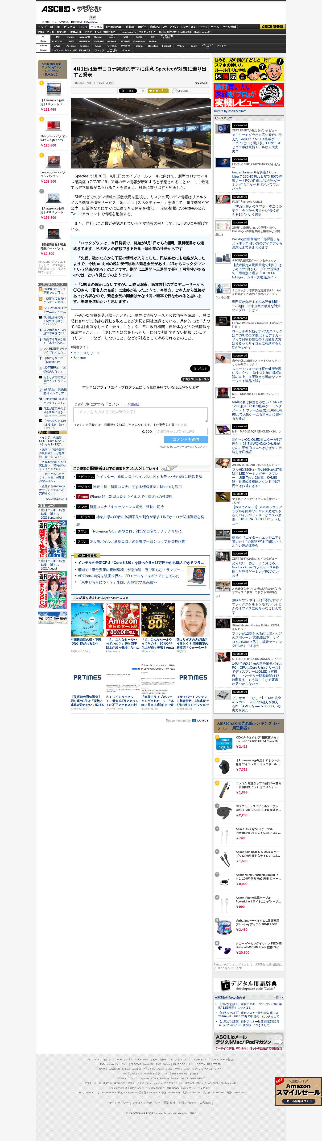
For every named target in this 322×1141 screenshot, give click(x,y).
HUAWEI (125, 41)
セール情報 (229, 27)
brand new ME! (180, 1073)
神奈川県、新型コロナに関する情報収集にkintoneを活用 (137, 487)
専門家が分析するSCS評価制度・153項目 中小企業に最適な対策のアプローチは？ (256, 306)
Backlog (153, 46)
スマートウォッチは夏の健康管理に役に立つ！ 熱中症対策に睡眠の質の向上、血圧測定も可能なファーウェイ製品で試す (257, 375)
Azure (98, 46)
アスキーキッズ (45, 32)
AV (165, 27)
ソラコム (112, 46)
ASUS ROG (84, 41)
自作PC (155, 27)
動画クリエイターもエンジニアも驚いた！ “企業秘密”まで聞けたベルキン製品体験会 (257, 542)
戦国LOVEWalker (236, 1092)
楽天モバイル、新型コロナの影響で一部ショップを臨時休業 (137, 541)
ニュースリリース (87, 353)
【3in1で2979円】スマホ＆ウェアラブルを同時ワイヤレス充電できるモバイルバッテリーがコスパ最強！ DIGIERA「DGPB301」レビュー (257, 515)
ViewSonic (139, 41)
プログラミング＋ (173, 1083)
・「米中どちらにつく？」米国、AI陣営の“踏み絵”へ (52, 477)
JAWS (57, 46)
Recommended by (179, 720)
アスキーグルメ (93, 32)
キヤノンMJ (71, 50)
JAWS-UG (114, 1069)
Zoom (194, 46)
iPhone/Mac (114, 27)
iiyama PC (148, 1064)
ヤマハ (180, 46)
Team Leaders (154, 1083)
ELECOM (57, 41)
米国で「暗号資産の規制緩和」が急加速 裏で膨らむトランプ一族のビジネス (140, 570)
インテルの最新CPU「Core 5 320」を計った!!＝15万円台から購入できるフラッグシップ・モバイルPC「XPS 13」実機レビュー (179, 563)
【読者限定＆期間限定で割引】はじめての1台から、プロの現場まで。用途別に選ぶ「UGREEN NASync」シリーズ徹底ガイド (257, 271)
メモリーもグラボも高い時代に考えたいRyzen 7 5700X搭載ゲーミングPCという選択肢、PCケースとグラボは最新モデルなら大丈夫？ (257, 143)
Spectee (80, 358)
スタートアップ (199, 26)
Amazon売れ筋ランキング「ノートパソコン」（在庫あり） (52, 69)
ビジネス (69, 27)
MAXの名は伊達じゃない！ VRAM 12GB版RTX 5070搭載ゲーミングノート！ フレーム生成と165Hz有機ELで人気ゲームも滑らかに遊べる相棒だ (257, 410)
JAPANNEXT (84, 50)
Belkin (153, 41)
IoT (59, 27)
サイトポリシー (119, 1102)
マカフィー (57, 50)
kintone (84, 46)
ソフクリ (221, 46)
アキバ (173, 27)
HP (153, 37)
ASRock (111, 41)
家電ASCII (76, 32)
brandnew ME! (112, 50)
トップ (42, 27)
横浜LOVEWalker (127, 1092)
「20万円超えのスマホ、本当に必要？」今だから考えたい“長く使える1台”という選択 (257, 210)
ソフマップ (98, 50)
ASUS (139, 37)
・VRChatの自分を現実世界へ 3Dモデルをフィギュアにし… (52, 465)
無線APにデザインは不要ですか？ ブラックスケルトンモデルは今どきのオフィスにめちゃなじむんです (259, 606)
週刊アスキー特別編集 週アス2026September (53, 513)
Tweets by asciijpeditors (230, 111)
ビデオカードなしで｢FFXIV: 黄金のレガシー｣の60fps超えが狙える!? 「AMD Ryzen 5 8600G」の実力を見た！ (256, 704)
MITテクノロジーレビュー (196, 1087)
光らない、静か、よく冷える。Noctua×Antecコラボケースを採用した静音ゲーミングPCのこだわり (255, 569)
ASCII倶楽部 (272, 27)
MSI (126, 37)
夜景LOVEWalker (171, 1092)
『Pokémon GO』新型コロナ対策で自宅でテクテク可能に (136, 531)
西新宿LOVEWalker (149, 1092)
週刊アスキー (110, 32)
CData (139, 46)
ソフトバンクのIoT (207, 46)
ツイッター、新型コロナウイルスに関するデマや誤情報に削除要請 (149, 476)
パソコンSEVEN (112, 36)
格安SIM (61, 32)
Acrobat (70, 46)
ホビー (142, 27)
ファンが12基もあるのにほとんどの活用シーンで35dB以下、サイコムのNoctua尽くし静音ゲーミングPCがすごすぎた (257, 640)
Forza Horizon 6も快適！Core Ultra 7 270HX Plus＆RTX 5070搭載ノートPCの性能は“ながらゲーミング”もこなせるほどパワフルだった (257, 180)
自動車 (130, 27)
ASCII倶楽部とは (56, 499)
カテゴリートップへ (195, 379)
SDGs (162, 32)
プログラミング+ (148, 32)
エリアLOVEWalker (105, 1092)
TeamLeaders (128, 32)
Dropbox (125, 46)
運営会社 (169, 1102)
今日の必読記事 (119, 1087)
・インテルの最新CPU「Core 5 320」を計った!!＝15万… (52, 441)
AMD (71, 41)
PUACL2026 (185, 32)
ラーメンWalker (84, 1092)
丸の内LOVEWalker (213, 1092)
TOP (89, 1059)
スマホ (184, 27)
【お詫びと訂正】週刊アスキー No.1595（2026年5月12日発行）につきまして (250, 1006)
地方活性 (172, 32)
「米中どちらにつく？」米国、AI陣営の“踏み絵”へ (118, 582)
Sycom (98, 37)
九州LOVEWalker (192, 1092)
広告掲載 (205, 1102)
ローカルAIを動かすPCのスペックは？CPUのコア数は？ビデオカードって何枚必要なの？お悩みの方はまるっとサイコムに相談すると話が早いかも (257, 339)
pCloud (126, 50)
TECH (83, 27)
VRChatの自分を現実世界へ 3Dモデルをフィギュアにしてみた (128, 576)
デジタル (87, 8)
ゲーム (215, 27)
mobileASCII (173, 1087)
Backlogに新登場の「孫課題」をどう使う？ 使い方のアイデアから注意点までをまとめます (257, 243)
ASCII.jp (55, 9)
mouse (71, 37)
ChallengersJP (202, 32)
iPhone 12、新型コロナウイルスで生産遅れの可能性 (131, 497)
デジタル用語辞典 (155, 1087)
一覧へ (277, 997)
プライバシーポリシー (146, 1102)
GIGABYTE (98, 41)
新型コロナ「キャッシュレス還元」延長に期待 (127, 507)
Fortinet (166, 46)
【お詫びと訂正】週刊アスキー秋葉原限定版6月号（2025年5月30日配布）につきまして (248, 1023)
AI (51, 27)
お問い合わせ (187, 1102)
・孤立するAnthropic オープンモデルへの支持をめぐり (52, 490)
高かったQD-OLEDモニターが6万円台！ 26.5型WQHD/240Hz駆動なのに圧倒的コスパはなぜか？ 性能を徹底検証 (257, 446)
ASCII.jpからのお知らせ (230, 997)
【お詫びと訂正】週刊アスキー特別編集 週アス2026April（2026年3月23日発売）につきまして (248, 1014)
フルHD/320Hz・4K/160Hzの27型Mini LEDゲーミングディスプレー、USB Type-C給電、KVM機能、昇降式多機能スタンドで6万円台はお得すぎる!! (257, 478)
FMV (57, 37)
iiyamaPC (84, 37)
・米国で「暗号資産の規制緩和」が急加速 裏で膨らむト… (52, 453)
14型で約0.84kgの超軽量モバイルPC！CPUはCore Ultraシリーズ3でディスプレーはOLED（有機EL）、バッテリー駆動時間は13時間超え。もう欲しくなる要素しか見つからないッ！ (257, 674)
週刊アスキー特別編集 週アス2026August (53, 564)
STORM (217, 1064)
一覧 (141, 90)
